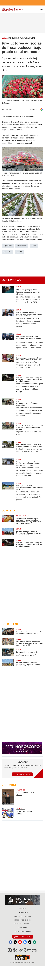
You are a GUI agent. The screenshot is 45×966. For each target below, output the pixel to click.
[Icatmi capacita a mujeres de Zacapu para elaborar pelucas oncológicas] (8, 409)
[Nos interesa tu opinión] (22, 900)
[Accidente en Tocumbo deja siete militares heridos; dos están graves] (8, 448)
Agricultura (7, 246)
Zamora (20, 252)
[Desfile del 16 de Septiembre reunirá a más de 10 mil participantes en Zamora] (8, 430)
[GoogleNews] (25, 942)
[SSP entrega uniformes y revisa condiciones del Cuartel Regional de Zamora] (8, 342)
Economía (7, 252)
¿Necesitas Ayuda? (22, 937)
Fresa (34, 246)
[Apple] (29, 942)
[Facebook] (10, 942)
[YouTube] (20, 942)
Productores (22, 246)
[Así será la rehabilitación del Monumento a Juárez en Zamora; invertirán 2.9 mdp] (8, 663)
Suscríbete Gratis (22, 774)
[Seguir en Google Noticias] (41, 109)
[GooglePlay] (34, 942)
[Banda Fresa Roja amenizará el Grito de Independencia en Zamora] (8, 631)
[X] (15, 942)
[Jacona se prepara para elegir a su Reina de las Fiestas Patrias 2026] (8, 363)
